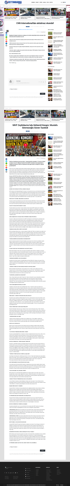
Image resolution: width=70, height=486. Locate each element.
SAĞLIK (44, 2)
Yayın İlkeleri (7, 477)
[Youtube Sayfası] (10, 472)
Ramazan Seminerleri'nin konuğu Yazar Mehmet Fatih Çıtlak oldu (58, 54)
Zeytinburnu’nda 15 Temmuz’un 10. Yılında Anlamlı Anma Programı (57, 95)
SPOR (48, 2)
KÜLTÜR (51, 2)
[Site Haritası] (16, 472)
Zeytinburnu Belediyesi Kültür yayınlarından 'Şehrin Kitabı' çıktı (58, 41)
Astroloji (58, 474)
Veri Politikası (7, 478)
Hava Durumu (48, 469)
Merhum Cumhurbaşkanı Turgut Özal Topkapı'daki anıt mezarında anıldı (58, 45)
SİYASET (37, 2)
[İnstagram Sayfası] (9, 472)
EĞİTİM (41, 2)
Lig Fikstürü (48, 474)
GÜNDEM (33, 2)
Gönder (42, 93)
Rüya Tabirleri (59, 473)
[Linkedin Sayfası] (12, 472)
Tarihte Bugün (48, 475)
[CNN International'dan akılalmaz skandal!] (25, 29)
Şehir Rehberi (48, 478)
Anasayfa (6, 6)
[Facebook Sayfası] (5, 472)
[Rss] (14, 472)
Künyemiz (28, 476)
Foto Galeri (28, 468)
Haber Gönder (15, 478)
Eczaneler (48, 473)
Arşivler (28, 474)
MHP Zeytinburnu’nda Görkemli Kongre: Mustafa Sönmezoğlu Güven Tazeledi (58, 90)
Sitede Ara (58, 469)
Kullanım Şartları (15, 476)
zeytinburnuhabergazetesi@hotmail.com (22, 82)
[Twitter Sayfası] (7, 472)
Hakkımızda (6, 476)
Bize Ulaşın (28, 478)
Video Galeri (29, 470)
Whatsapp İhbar (15, 477)
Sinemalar (48, 476)
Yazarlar (27, 472)
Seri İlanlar (48, 477)
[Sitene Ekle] (18, 472)
